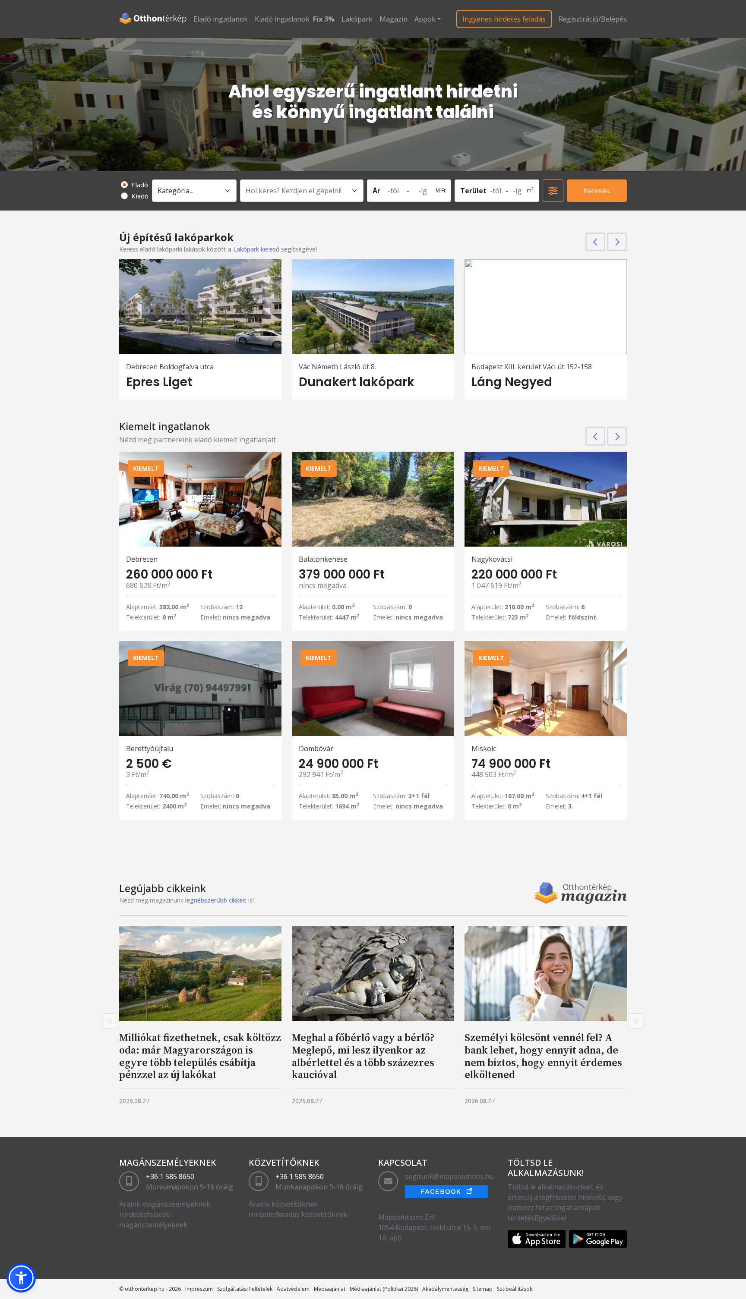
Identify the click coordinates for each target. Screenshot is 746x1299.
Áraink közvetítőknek (283, 1204)
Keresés (597, 190)
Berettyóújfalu (149, 748)
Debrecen (142, 559)
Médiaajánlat (329, 1289)
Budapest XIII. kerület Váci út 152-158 (531, 366)
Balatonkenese (323, 559)
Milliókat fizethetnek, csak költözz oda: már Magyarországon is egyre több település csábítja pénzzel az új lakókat (200, 1056)
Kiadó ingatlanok (282, 19)
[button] (21, 1277)
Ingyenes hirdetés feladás (504, 19)
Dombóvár (316, 748)
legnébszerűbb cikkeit (216, 900)
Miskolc (483, 748)
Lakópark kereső (256, 249)
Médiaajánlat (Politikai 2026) (384, 1289)
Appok (425, 19)
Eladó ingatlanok (220, 19)
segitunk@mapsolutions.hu (449, 1176)
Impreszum (199, 1289)
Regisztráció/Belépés (593, 19)
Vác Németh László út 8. (337, 366)
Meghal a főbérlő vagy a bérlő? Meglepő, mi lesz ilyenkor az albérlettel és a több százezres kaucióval (363, 1056)
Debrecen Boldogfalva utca (170, 366)
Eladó (139, 184)
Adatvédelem (293, 1289)
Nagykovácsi (491, 559)
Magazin (393, 19)
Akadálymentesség (445, 1289)
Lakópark (357, 19)
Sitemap (483, 1289)
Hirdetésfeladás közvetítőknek (298, 1214)
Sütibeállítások (514, 1289)
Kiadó (140, 196)
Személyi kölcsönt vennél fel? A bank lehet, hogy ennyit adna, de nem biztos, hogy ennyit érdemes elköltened (543, 1056)
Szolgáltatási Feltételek (244, 1289)
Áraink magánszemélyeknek (164, 1204)
